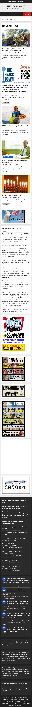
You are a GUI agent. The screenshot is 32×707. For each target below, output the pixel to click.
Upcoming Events (8, 81)
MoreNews (12, 705)
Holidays (6, 191)
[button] (2, 14)
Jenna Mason (5, 128)
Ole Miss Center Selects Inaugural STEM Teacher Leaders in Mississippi (14, 591)
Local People (6, 122)
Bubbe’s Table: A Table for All (16, 184)
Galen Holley (11, 578)
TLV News (5, 93)
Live (29, 14)
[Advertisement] (16, 457)
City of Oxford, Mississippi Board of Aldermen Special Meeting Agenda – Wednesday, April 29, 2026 (15, 580)
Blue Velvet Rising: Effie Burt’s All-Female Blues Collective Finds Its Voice (15, 629)
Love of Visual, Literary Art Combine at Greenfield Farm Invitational (16, 38)
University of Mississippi (8, 52)
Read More (6, 62)
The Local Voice (16, 6)
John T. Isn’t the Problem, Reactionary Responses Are (16, 150)
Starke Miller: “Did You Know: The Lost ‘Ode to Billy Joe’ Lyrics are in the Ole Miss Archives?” (16, 615)
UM (4, 45)
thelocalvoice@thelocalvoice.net (15, 687)
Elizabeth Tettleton (8, 156)
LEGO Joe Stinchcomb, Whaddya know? (16, 115)
